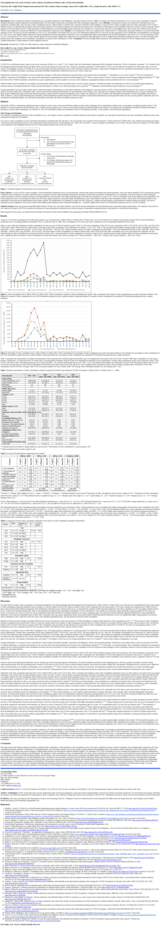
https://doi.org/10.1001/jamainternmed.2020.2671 (22, 911)
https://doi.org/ (119, 885)
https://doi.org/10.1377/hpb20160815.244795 (61, 826)
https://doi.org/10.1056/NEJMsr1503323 (89, 822)
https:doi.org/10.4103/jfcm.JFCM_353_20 (26, 903)
